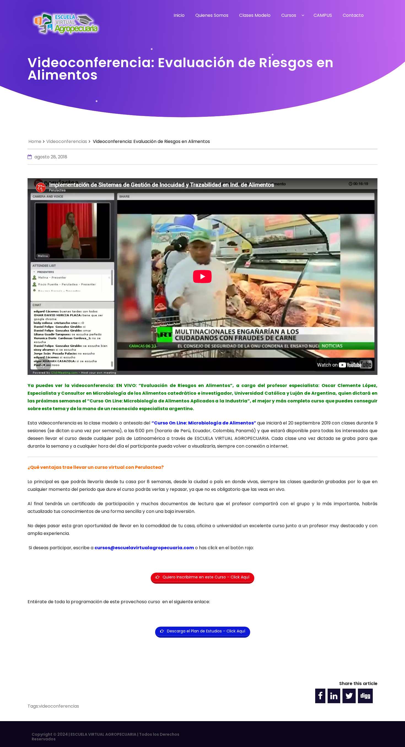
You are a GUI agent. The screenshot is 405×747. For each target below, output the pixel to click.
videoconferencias (59, 706)
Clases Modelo (255, 15)
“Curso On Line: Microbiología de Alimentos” (204, 423)
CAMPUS (323, 15)
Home (34, 141)
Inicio (179, 15)
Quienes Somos (211, 15)
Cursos (288, 15)
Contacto (353, 15)
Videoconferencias (66, 141)
